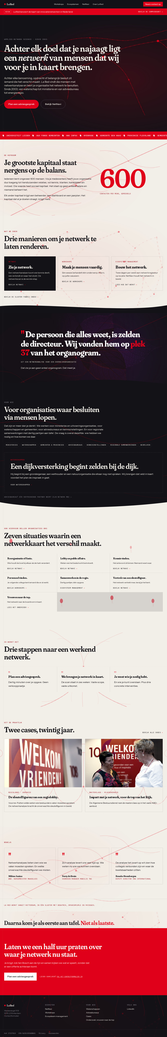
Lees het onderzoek (18, 607)
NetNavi (85, 4)
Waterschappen (93, 1009)
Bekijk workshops (16, 588)
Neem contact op (153, 4)
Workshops (59, 4)
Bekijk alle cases (152, 732)
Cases (88, 1016)
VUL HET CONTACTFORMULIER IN (69, 977)
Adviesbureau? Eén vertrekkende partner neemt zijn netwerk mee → (38, 497)
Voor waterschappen (21, 485)
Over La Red (98, 4)
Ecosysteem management (72, 588)
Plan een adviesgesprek (20, 976)
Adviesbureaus (92, 1012)
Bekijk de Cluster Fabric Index (21, 297)
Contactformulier (11, 1016)
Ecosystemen (73, 4)
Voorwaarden (54, 1033)
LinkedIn (130, 1009)
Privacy (42, 1033)
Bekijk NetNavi (53, 104)
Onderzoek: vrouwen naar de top (100, 1020)
